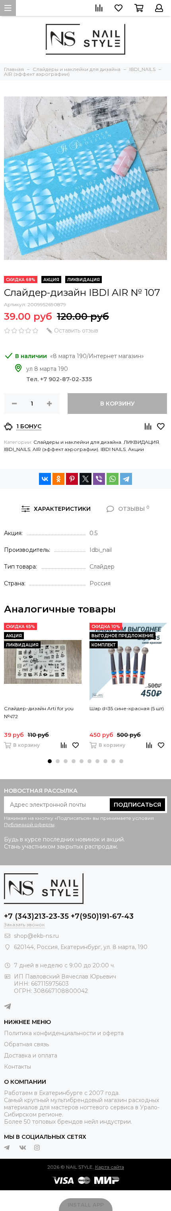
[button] (50, 761)
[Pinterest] (72, 479)
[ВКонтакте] (45, 479)
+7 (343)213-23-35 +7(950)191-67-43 (69, 916)
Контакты (17, 1066)
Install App (86, 1204)
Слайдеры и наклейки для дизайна (77, 442)
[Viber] (99, 479)
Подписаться (137, 804)
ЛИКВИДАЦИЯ (141, 442)
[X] (85, 479)
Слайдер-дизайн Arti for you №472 (39, 712)
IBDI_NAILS (17, 449)
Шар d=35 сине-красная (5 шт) (126, 708)
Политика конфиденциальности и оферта (64, 1033)
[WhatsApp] (113, 479)
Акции (136, 449)
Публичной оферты (29, 824)
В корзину (117, 403)
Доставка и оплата (30, 1055)
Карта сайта (109, 1167)
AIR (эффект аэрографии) (65, 449)
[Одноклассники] (58, 479)
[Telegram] (126, 479)
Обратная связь (26, 1044)
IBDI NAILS (113, 449)
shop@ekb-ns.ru (36, 935)
